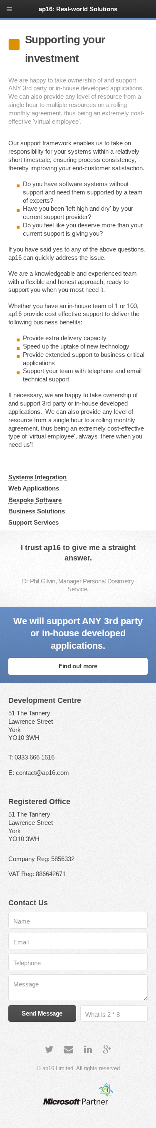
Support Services (33, 522)
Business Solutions (36, 511)
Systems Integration (37, 477)
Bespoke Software (35, 500)
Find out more (78, 666)
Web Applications (33, 488)
